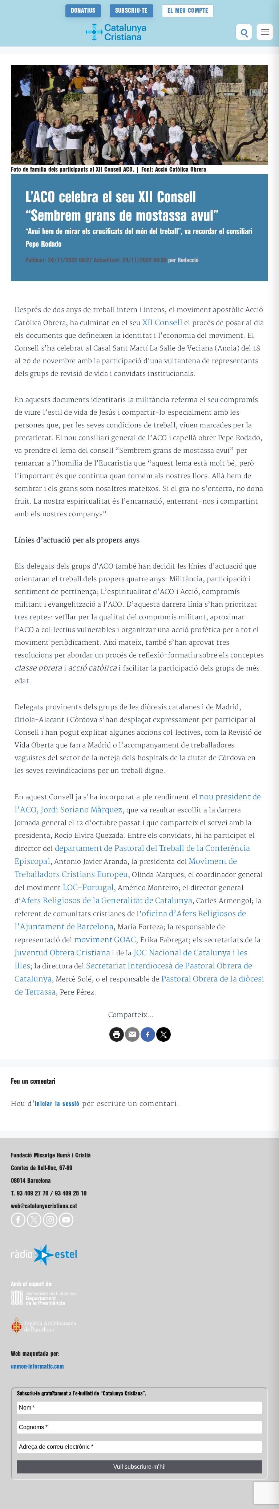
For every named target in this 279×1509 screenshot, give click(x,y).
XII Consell (162, 322)
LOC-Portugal (88, 887)
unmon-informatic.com (37, 1366)
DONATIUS (83, 10)
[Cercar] (243, 32)
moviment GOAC (105, 939)
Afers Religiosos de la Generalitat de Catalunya (106, 900)
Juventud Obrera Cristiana (62, 953)
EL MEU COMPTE (188, 10)
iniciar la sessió (57, 1104)
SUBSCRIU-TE (131, 10)
